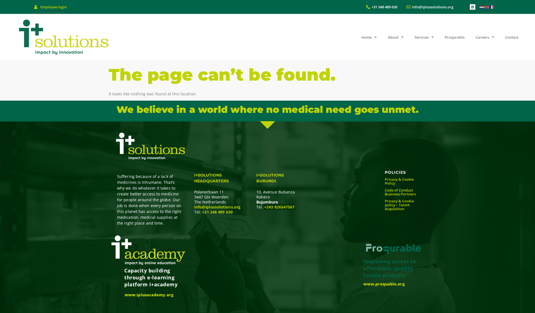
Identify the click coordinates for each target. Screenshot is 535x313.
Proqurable (455, 37)
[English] (487, 6)
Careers (482, 37)
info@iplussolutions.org (217, 207)
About (393, 37)
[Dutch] (482, 6)
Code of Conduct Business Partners (400, 192)
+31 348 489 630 (217, 212)
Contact (512, 37)
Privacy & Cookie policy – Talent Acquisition (399, 204)
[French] (492, 6)
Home (366, 37)
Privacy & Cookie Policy (399, 181)
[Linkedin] (472, 7)
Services (422, 37)
